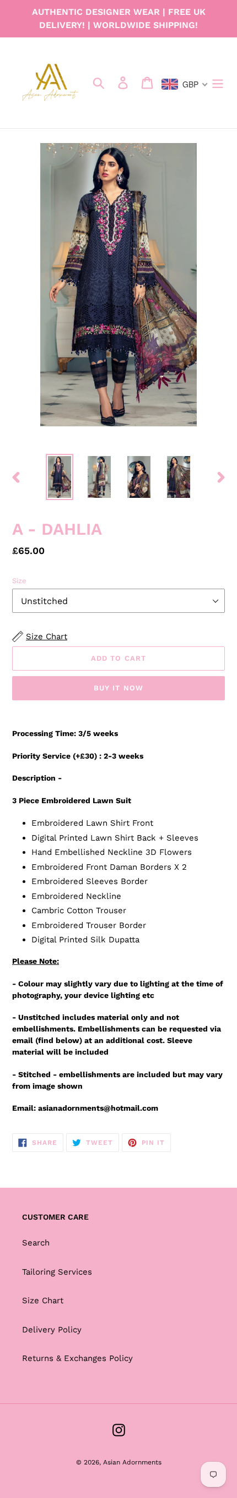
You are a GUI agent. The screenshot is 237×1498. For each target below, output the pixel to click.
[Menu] (218, 83)
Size (19, 581)
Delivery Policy (52, 1330)
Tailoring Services (57, 1272)
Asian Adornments (132, 1462)
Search (36, 1243)
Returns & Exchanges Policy (77, 1358)
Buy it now (118, 688)
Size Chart (42, 1300)
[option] (59, 477)
